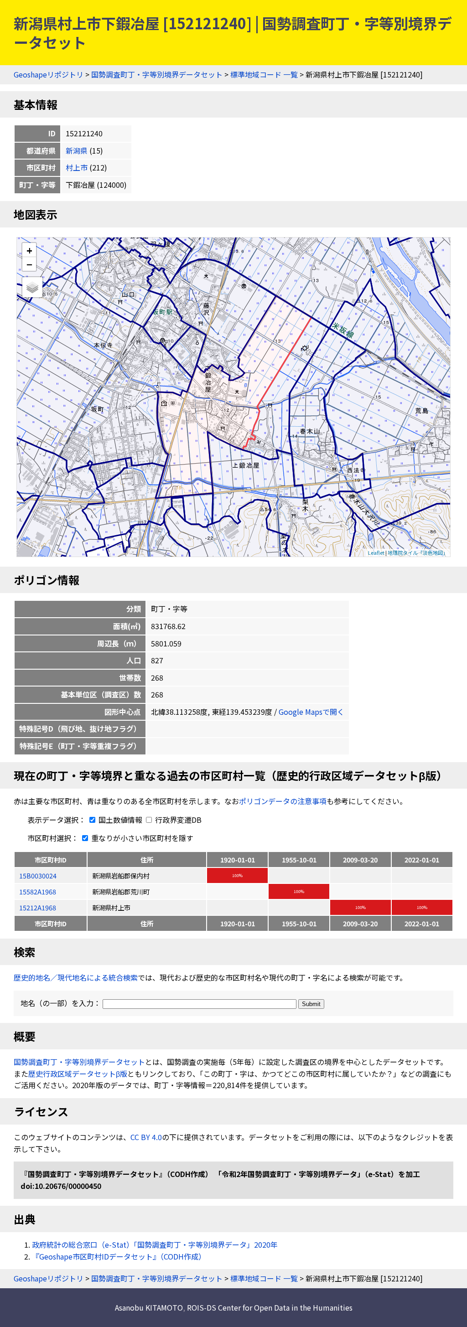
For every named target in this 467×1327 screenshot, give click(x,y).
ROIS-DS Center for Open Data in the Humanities (270, 1307)
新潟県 (77, 150)
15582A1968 (37, 891)
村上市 (77, 167)
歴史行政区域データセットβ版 (77, 1073)
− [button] (29, 264)
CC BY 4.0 (146, 1136)
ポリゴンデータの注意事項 (283, 800)
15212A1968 (37, 907)
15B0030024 (38, 875)
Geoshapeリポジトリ (48, 74)
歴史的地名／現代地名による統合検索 (76, 977)
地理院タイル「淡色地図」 (418, 552)
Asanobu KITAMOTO (149, 1307)
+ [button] (29, 250)
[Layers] (32, 287)
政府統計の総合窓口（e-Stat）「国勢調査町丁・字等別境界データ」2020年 (155, 1244)
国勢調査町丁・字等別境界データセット (157, 74)
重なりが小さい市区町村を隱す (141, 837)
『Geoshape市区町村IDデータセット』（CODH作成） (119, 1256)
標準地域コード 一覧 (264, 74)
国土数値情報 (120, 819)
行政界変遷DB (177, 819)
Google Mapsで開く (311, 711)
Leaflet (376, 552)
